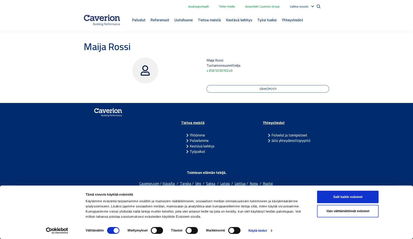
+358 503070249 (219, 70)
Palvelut (138, 19)
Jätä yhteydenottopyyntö (290, 140)
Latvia (225, 183)
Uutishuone (183, 19)
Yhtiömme (197, 135)
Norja (254, 183)
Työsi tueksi (267, 19)
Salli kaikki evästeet (347, 197)
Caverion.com (149, 183)
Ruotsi (268, 183)
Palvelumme (199, 140)
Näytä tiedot (257, 230)
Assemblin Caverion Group (262, 6)
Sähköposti (267, 89)
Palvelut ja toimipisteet (289, 135)
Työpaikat (197, 151)
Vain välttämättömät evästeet (347, 211)
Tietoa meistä (209, 19)
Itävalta (168, 183)
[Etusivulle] (102, 20)
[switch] (157, 230)
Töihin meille (227, 6)
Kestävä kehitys (239, 19)
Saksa (210, 183)
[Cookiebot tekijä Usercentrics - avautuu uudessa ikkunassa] (57, 230)
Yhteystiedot (292, 19)
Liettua (240, 183)
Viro (198, 183)
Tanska (185, 183)
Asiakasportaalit (198, 6)
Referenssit (160, 19)
